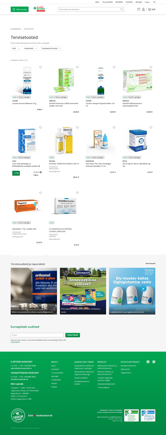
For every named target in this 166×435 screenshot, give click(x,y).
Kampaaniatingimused (106, 384)
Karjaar (54, 383)
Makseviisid (125, 369)
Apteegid (138, 2)
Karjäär (54, 387)
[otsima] (122, 9)
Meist (97, 2)
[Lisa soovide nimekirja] (41, 67)
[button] (40, 172)
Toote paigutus (103, 387)
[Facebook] (148, 362)
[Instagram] (153, 362)
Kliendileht (119, 2)
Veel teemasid (150, 263)
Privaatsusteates (15, 342)
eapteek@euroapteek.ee (21, 368)
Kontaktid (129, 2)
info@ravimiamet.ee (116, 417)
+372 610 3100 (30, 366)
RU (154, 2)
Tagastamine (126, 373)
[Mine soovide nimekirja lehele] (138, 9)
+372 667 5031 (30, 377)
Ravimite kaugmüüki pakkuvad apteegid (109, 412)
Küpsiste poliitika (80, 378)
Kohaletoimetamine (128, 366)
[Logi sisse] (143, 9)
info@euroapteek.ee (19, 379)
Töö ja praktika (107, 2)
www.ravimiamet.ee (103, 417)
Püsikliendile (56, 380)
